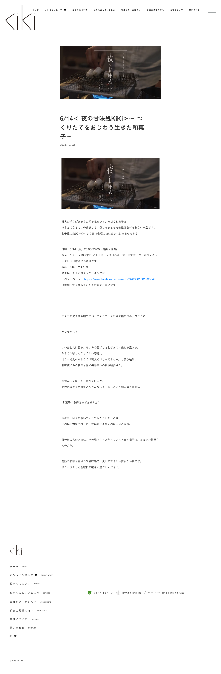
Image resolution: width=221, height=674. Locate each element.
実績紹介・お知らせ (23, 602)
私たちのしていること (24, 593)
